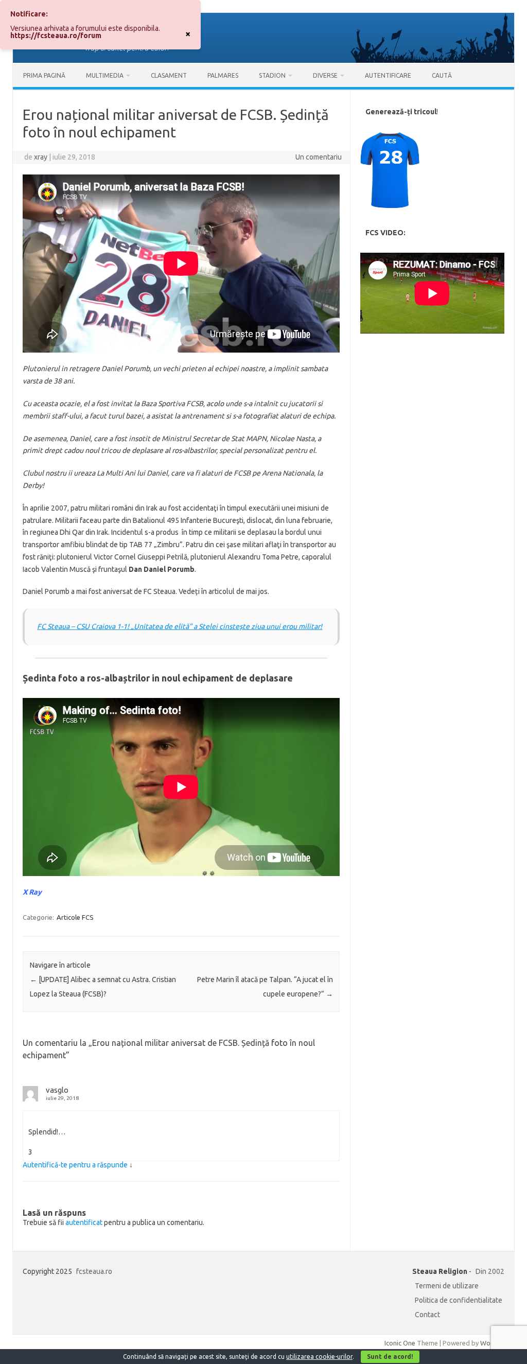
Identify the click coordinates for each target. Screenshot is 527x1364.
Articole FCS (75, 917)
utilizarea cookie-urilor (319, 1356)
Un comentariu (318, 157)
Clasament (169, 75)
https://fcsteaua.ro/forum (55, 35)
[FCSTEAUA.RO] (263, 60)
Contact (427, 1314)
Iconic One (399, 1342)
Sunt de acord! (390, 1356)
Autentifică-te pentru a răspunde (75, 1165)
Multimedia (105, 75)
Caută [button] (442, 75)
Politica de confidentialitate (458, 1300)
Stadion (272, 75)
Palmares (222, 75)
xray (40, 157)
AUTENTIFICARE (388, 75)
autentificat (83, 1222)
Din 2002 (490, 1271)
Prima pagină (44, 75)
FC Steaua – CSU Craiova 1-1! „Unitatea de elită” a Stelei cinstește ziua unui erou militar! (179, 626)
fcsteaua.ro (94, 1271)
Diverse (325, 75)
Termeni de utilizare (447, 1286)
